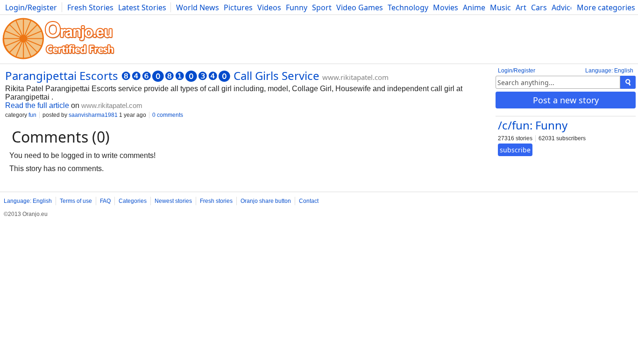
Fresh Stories (90, 7)
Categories (133, 201)
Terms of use (76, 201)
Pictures (238, 7)
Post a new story (566, 100)
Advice (563, 7)
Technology (408, 7)
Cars (539, 7)
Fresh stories (216, 201)
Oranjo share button (266, 201)
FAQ (105, 201)
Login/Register (31, 7)
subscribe (515, 149)
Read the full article (37, 105)
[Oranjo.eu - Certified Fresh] (58, 59)
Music (500, 7)
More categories (606, 7)
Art (521, 7)
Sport (322, 7)
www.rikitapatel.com (355, 77)
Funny (296, 7)
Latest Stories (142, 7)
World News (197, 7)
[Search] (628, 82)
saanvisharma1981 (93, 115)
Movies (445, 7)
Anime (474, 7)
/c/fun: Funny (532, 125)
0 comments (167, 115)
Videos (269, 7)
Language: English (609, 70)
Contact (309, 201)
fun (32, 115)
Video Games (359, 7)
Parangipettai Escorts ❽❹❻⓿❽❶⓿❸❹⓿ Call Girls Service (162, 75)
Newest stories (173, 201)
